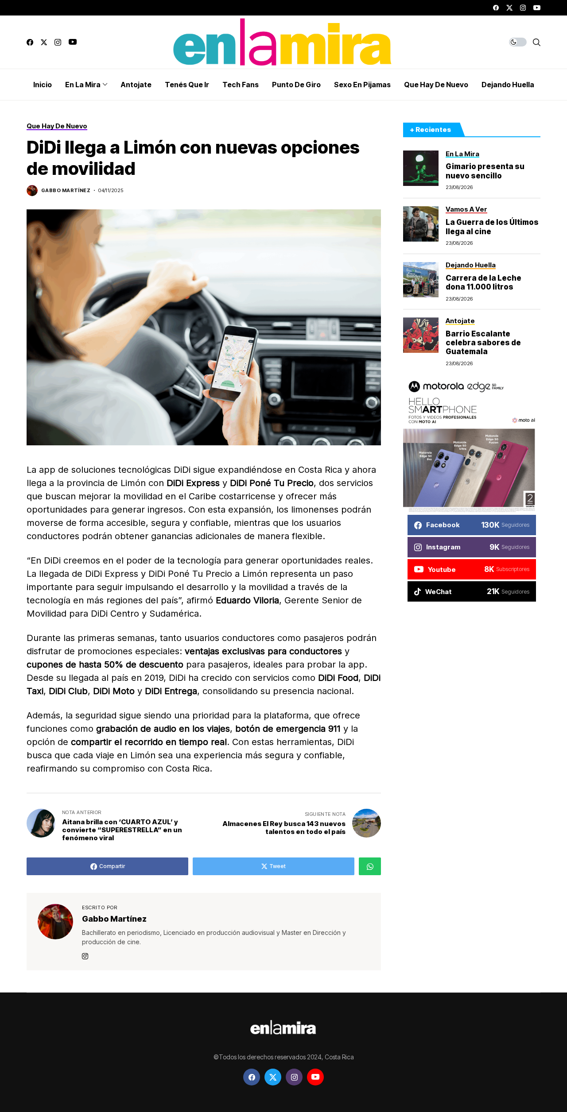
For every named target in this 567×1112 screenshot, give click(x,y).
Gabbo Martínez (65, 190)
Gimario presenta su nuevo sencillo (485, 171)
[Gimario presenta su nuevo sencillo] (421, 168)
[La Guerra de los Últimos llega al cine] (421, 224)
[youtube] (536, 7)
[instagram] (523, 8)
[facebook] (496, 8)
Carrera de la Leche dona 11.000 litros (483, 282)
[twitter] (509, 8)
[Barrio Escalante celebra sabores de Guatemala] (421, 335)
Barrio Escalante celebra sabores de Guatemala (483, 342)
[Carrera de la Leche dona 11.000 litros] (421, 279)
